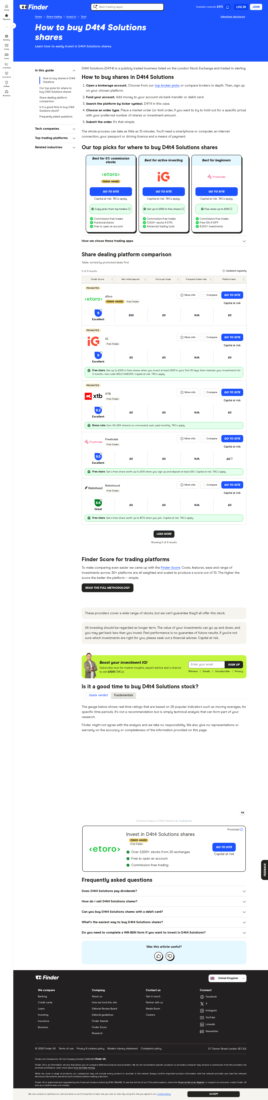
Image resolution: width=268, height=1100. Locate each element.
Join (256, 6)
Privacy (239, 671)
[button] (55, 70)
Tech (83, 16)
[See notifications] (228, 7)
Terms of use (66, 1048)
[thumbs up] (158, 956)
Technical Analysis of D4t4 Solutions (155, 820)
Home (38, 16)
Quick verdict (98, 695)
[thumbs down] (170, 956)
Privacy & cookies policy (90, 1048)
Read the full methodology (107, 587)
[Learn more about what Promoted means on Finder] (241, 830)
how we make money (84, 1068)
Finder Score (170, 567)
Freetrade (111, 439)
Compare (212, 295)
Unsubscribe (222, 671)
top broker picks (167, 85)
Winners (193, 671)
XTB (108, 393)
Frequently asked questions (55, 116)
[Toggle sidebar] (13, 26)
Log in (241, 7)
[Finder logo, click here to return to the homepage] (38, 7)
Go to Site (111, 191)
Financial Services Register (191, 1082)
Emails (206, 671)
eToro (108, 296)
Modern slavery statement (122, 1048)
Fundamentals (123, 695)
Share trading (54, 16)
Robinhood (112, 485)
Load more (164, 534)
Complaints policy (151, 1048)
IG (106, 338)
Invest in (71, 16)
